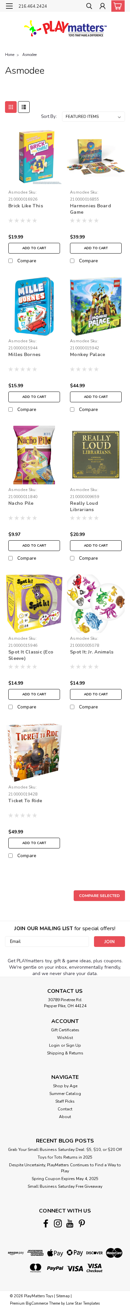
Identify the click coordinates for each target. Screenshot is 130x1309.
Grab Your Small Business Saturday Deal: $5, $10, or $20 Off (65, 1149)
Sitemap (63, 1296)
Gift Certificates (65, 1030)
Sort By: (49, 117)
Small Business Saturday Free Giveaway (65, 1186)
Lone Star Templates (83, 1303)
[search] (89, 7)
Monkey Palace (87, 354)
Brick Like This (25, 206)
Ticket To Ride (25, 801)
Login (54, 1045)
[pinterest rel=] (82, 1223)
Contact (65, 1109)
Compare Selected (99, 895)
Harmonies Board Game (90, 209)
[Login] (102, 7)
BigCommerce (37, 1303)
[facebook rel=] (46, 1223)
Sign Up (73, 1045)
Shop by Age (65, 1086)
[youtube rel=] (70, 1223)
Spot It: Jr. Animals (91, 652)
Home (9, 54)
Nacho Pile (21, 503)
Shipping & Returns (65, 1053)
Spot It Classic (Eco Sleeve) (30, 655)
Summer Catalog (65, 1093)
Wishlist (65, 1037)
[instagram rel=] (58, 1223)
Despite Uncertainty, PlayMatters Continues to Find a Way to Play (65, 1168)
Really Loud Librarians (84, 506)
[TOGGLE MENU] (9, 6)
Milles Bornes (24, 354)
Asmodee (29, 54)
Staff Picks (65, 1101)
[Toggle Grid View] (11, 107)
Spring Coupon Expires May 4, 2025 (65, 1178)
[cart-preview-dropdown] (116, 6)
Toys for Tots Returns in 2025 (65, 1157)
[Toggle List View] (24, 107)
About (65, 1116)
